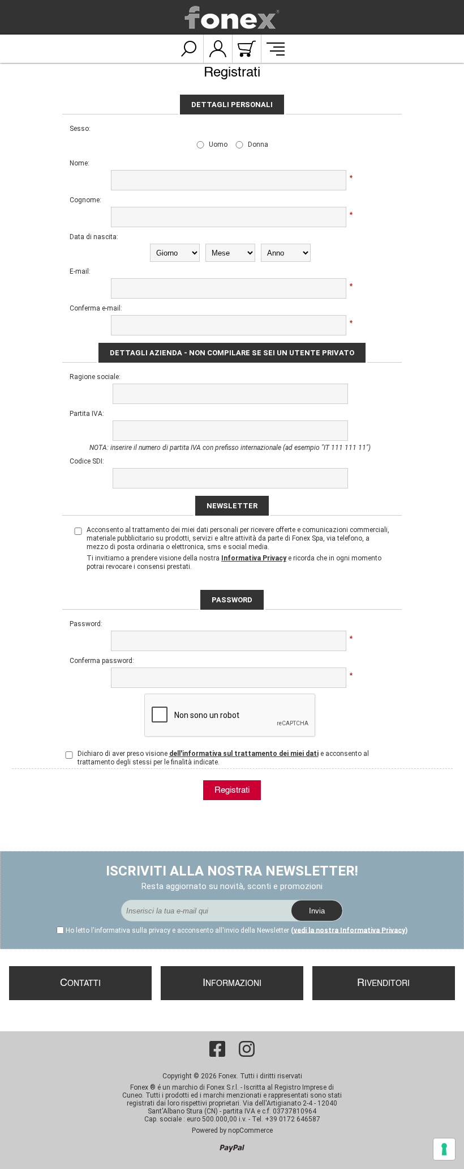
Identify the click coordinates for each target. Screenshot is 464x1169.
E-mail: (80, 271)
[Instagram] (247, 1049)
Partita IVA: (87, 414)
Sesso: (80, 129)
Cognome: (85, 200)
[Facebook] (217, 1049)
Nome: (79, 163)
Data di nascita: (94, 237)
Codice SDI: (87, 461)
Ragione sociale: (95, 377)
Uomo (218, 144)
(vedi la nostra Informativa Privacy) (349, 930)
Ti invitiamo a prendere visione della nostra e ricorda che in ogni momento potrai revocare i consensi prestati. (234, 562)
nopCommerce (250, 1130)
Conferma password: (98, 661)
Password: (86, 624)
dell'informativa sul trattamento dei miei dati (244, 754)
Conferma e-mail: (96, 308)
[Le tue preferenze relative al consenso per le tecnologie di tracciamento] (444, 1149)
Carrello (247, 49)
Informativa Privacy (253, 558)
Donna (258, 144)
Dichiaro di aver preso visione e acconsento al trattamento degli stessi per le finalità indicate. (223, 758)
